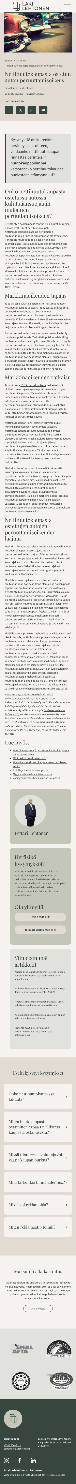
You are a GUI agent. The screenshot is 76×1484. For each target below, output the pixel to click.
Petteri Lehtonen (24, 88)
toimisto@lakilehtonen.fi (40, 930)
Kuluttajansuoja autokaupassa (30, 770)
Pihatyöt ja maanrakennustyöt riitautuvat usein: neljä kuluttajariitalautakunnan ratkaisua (39, 1003)
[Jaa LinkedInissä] (32, 110)
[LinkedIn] (37, 1461)
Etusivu (9, 60)
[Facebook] (24, 1461)
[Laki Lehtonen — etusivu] (31, 6)
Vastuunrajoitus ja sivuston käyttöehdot (24, 1475)
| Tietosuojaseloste (55, 1475)
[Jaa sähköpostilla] (43, 110)
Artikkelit (21, 60)
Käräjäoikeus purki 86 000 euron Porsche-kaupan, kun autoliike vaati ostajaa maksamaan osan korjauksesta (40, 975)
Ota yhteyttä (38, 1308)
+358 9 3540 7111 (40, 917)
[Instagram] (10, 1461)
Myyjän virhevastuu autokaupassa (32, 774)
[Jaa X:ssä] (20, 110)
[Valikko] (67, 6)
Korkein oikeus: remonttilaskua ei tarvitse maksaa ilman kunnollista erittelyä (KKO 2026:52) (40, 990)
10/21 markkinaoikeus (33, 385)
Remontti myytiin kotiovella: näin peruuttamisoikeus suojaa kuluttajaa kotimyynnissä (33, 1031)
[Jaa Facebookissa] (9, 110)
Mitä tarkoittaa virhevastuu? (29, 758)
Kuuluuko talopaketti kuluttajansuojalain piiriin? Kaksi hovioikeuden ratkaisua (40, 1016)
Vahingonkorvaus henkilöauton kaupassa (36, 778)
